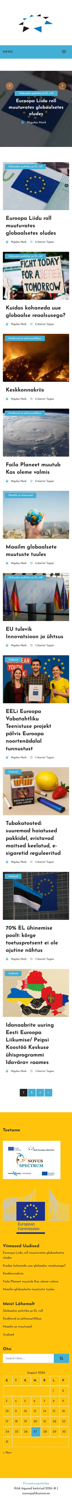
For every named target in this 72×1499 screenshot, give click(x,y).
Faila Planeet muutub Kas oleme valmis (30, 1281)
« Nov (7, 1452)
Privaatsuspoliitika (36, 1483)
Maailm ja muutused (20, 495)
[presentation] (9, 86)
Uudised (13, 659)
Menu (8, 51)
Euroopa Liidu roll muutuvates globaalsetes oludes (36, 107)
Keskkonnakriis (13, 1273)
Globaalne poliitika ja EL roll (36, 93)
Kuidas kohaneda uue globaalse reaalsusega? (34, 1265)
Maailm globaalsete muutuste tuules (28, 1289)
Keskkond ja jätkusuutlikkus (24, 338)
